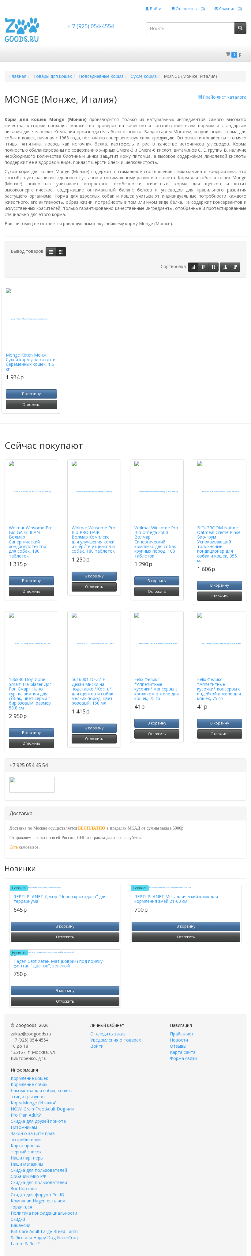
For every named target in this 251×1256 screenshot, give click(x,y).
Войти (155, 8)
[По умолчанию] (193, 267)
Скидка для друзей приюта (38, 1121)
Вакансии (20, 1225)
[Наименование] (203, 267)
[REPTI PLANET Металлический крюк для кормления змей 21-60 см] (186, 888)
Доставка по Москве (81, 54)
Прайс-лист (181, 1034)
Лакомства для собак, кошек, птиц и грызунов (41, 1093)
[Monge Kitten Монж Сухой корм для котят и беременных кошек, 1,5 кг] (31, 319)
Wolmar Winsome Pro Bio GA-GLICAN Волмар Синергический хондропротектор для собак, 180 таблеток (31, 542)
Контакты (94, 69)
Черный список (26, 1152)
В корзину (31, 393)
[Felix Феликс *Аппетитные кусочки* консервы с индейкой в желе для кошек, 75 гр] (219, 643)
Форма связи (183, 1058)
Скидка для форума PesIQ (37, 1194)
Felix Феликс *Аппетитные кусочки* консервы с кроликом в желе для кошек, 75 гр (156, 688)
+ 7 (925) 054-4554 (90, 26)
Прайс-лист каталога (224, 97)
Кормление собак (29, 1084)
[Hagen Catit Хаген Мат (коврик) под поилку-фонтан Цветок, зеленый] (65, 953)
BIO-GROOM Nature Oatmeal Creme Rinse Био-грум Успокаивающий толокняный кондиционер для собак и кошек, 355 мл (219, 544)
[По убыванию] (235, 267)
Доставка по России (133, 54)
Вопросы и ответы (55, 69)
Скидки (43, 54)
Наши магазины (27, 1164)
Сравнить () (230, 8)
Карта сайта (183, 1052)
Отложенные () (190, 8)
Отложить (31, 404)
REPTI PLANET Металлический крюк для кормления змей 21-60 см (176, 899)
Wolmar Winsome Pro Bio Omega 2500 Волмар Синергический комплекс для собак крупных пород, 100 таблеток (156, 542)
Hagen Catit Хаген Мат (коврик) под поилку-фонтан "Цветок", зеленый (58, 963)
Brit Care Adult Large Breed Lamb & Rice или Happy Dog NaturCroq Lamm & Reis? (44, 1237)
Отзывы (178, 1046)
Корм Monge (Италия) (34, 1103)
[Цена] (213, 267)
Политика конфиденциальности (44, 1213)
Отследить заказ (108, 1034)
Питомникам (24, 1127)
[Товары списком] (51, 251)
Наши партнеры (27, 1158)
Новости (179, 1040)
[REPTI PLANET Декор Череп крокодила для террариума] (65, 888)
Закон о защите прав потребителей (33, 1136)
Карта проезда (26, 1145)
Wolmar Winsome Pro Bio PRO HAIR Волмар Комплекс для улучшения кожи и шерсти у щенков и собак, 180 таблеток (93, 539)
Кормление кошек (29, 1078)
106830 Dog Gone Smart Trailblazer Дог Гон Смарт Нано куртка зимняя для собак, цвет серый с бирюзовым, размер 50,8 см (30, 693)
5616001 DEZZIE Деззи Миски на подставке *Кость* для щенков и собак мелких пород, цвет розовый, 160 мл (92, 691)
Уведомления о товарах (115, 1040)
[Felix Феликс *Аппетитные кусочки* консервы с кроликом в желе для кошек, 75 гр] (156, 643)
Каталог (18, 54)
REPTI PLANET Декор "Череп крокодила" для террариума (60, 899)
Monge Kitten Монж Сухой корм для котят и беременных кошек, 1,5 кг (30, 362)
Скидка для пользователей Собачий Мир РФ (39, 1173)
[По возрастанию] (225, 267)
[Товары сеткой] (61, 251)
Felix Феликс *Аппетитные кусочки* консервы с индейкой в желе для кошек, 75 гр (219, 688)
